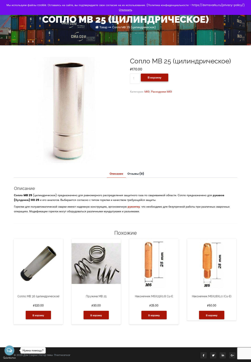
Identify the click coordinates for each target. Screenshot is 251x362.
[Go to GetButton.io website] (9, 358)
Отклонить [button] (125, 10)
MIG (147, 92)
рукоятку (134, 207)
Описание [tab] (116, 174)
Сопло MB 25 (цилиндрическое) (134, 27)
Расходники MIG (161, 92)
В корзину (154, 77)
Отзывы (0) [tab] (135, 174)
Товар (103, 27)
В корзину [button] (38, 315)
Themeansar (62, 355)
